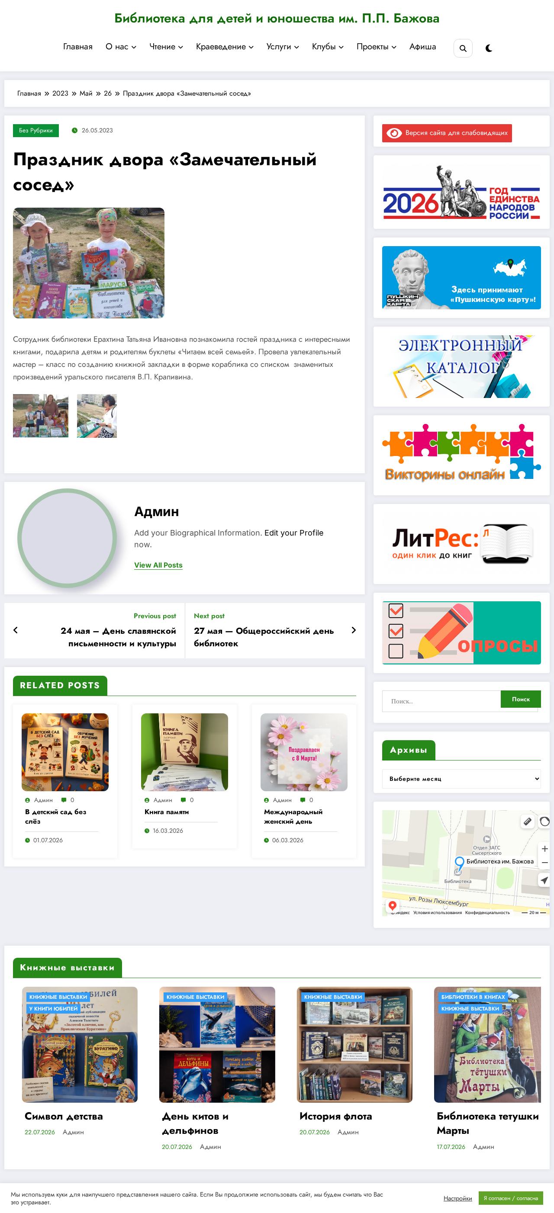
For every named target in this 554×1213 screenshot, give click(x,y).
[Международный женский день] (304, 752)
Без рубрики (36, 130)
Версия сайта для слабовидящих (455, 133)
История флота (197, 1116)
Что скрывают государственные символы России (479, 1123)
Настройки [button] (458, 1198)
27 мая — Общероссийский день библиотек (264, 637)
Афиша (422, 46)
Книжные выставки (57, 997)
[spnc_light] (489, 48)
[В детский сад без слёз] (65, 752)
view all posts (158, 565)
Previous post (155, 616)
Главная (78, 46)
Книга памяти (167, 812)
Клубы (324, 46)
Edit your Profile (294, 532)
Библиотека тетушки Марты (349, 1123)
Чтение (162, 46)
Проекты (373, 46)
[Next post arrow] (353, 631)
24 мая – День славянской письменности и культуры (118, 637)
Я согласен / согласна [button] (511, 1198)
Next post (209, 616)
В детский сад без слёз (56, 816)
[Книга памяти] (184, 752)
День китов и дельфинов (56, 1123)
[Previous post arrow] (16, 631)
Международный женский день (293, 816)
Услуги (279, 46)
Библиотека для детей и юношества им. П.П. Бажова (277, 18)
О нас (117, 46)
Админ (156, 511)
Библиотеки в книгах (335, 997)
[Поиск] (463, 48)
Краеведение (221, 46)
